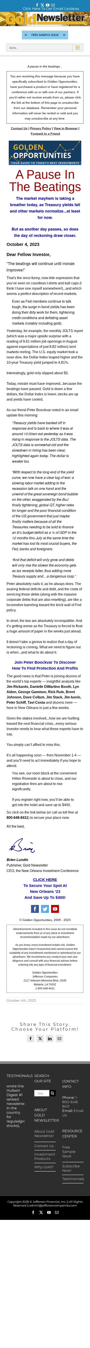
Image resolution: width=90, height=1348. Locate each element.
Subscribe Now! (71, 1168)
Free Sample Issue (69, 1151)
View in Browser (66, 128)
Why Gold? (44, 1167)
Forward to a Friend (45, 133)
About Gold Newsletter (44, 1133)
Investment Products (44, 1156)
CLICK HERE (45, 879)
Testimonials (73, 1179)
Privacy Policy (40, 128)
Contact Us (19, 128)
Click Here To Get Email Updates (51, 9)
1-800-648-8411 (70, 1101)
